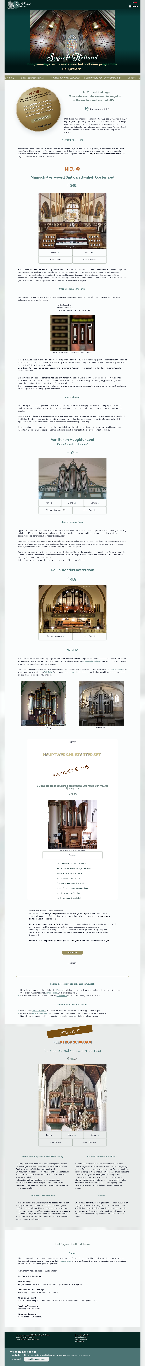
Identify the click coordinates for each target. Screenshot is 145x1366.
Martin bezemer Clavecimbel (69, 898)
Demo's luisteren (39, 1011)
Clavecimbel (62, 996)
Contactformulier (64, 1261)
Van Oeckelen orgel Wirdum (68, 893)
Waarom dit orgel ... (54, 510)
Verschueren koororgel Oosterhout (71, 863)
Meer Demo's (55, 260)
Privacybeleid (79, 1341)
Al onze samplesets (73, 672)
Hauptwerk (72, 69)
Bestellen (72, 953)
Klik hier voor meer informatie (112, 78)
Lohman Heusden (114, 669)
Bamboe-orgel (51, 993)
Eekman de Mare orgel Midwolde (71, 883)
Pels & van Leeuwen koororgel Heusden (74, 868)
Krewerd (60, 990)
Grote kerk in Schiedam (92, 661)
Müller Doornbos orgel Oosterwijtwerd (73, 888)
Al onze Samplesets (81, 1335)
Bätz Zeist (48, 672)
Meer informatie (89, 260)
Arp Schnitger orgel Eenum (68, 878)
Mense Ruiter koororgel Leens (69, 873)
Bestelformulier (41, 118)
